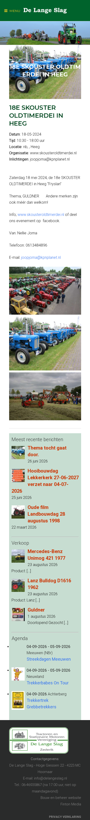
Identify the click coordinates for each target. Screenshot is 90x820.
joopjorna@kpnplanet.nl (41, 257)
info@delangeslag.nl (50, 778)
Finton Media (70, 804)
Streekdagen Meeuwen (49, 659)
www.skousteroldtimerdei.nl (41, 214)
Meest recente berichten (37, 439)
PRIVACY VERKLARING (65, 817)
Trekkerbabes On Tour (48, 682)
